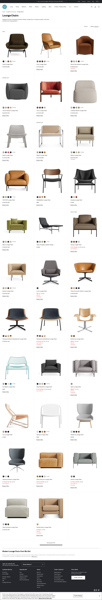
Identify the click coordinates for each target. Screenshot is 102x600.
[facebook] (97, 590)
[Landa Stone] (79, 152)
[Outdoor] (37, 7)
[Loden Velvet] (3, 242)
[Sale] (70, 7)
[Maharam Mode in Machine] (42, 61)
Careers (38, 587)
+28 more (48, 383)
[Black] (6, 384)
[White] (38, 432)
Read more (34, 556)
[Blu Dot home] (4, 7)
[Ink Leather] (38, 242)
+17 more (14, 241)
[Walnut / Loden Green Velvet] (45, 197)
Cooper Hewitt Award (41, 583)
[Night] (8, 432)
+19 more (82, 152)
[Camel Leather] (79, 108)
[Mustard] (42, 432)
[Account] (95, 7)
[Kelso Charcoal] (79, 61)
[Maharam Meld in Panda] (8, 197)
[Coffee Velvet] (40, 108)
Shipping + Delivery (6, 576)
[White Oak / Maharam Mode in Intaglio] (42, 197)
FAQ (3, 580)
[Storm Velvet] (40, 61)
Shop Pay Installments (24, 579)
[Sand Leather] (74, 197)
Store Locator (78, 577)
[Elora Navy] (79, 288)
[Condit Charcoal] (38, 288)
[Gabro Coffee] (72, 242)
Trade (79, 1)
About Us (39, 572)
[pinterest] (99, 590)
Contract (84, 1)
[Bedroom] (24, 7)
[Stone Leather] (6, 108)
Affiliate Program (40, 585)
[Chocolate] (6, 432)
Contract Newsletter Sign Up (60, 581)
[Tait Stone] (45, 61)
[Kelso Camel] (76, 61)
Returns (4, 578)
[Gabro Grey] (3, 108)
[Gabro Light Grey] (72, 432)
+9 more (13, 61)
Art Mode (22, 574)
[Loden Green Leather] (45, 242)
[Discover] (76, 7)
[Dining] (17, 7)
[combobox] (95, 26)
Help (93, 1)
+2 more (47, 61)
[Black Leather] (72, 197)
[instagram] (95, 590)
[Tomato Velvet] (38, 108)
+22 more (82, 61)
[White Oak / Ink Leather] (11, 336)
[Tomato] (45, 432)
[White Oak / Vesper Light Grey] (8, 336)
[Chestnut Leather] (76, 197)
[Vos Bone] (6, 61)
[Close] (99, 595)
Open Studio (39, 581)
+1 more (81, 107)
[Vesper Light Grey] (3, 152)
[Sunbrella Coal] (74, 476)
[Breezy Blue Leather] (40, 242)
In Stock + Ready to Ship (60, 6)
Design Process (40, 574)
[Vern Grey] (72, 384)
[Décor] (50, 7)
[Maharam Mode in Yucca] (11, 61)
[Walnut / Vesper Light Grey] (6, 336)
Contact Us (4, 572)
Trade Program (57, 574)
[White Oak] (72, 336)
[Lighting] (44, 7)
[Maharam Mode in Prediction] (6, 197)
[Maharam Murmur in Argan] (79, 432)
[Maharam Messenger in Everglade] (76, 432)
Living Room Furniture (11, 11)
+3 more (13, 152)
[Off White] (8, 384)
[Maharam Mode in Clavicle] (45, 476)
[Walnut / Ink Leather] (3, 336)
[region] (51, 596)
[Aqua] (3, 384)
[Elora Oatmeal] (74, 288)
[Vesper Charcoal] (11, 152)
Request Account (57, 572)
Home (3, 11)
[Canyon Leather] (45, 152)
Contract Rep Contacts (59, 579)
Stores (88, 1)
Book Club (39, 579)
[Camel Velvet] (3, 288)
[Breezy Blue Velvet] (76, 108)
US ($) (97, 1)
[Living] (11, 7)
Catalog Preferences (6, 582)
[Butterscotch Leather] (38, 61)
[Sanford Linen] (74, 61)
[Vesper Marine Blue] (6, 152)
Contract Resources (58, 576)
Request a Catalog (23, 576)
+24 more (14, 107)
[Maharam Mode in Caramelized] (8, 61)
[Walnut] (74, 336)
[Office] (30, 7)
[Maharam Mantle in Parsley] (40, 152)
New (21, 572)
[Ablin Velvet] (8, 152)
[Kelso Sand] (72, 108)
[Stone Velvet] (38, 152)
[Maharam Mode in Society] (11, 197)
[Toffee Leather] (74, 242)
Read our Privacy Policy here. (45, 598)
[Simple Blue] (11, 384)
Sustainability (40, 576)
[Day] (3, 432)
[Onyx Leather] (42, 152)
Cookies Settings (78, 595)
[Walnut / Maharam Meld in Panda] (38, 197)
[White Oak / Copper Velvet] (40, 197)
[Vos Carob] (3, 61)
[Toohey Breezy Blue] (72, 476)
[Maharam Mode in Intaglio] (40, 384)
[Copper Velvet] (72, 61)
